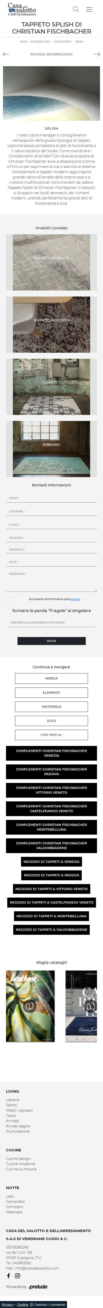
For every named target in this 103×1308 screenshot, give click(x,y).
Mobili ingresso (19, 1110)
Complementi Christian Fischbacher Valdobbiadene (51, 845)
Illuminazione (18, 1131)
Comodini (14, 1207)
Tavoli (11, 1115)
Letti (10, 1196)
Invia (51, 641)
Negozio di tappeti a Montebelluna (51, 916)
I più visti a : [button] (51, 735)
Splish (79, 41)
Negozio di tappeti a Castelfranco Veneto (52, 902)
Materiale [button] (52, 706)
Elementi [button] (51, 692)
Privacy (8, 1305)
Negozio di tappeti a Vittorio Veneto (52, 889)
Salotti (12, 1105)
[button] (91, 1006)
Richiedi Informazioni (51, 54)
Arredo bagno (18, 1126)
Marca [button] (51, 678)
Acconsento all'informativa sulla (54, 599)
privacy (75, 599)
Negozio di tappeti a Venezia (52, 862)
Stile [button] (51, 721)
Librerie (12, 1100)
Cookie (22, 1305)
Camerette (15, 1201)
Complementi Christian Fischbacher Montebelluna (51, 827)
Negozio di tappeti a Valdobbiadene (51, 930)
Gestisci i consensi (49, 1305)
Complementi (62, 41)
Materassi (14, 1212)
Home (23, 41)
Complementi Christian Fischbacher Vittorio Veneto (51, 790)
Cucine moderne (20, 1164)
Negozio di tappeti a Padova (51, 875)
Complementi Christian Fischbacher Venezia (51, 753)
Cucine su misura (21, 1169)
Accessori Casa (40, 41)
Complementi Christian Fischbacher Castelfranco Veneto (51, 808)
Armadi (12, 1121)
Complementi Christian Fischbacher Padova (51, 771)
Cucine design (18, 1158)
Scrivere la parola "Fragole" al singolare (51, 610)
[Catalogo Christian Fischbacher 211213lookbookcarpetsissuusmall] (36, 1006)
